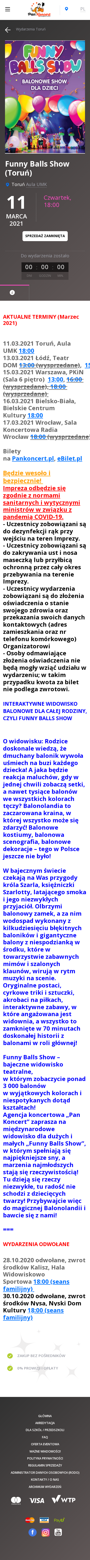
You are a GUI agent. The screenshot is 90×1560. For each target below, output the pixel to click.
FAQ (45, 1437)
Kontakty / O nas (45, 1479)
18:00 (26, 350)
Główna (45, 1416)
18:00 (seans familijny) (36, 1285)
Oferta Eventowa (45, 1444)
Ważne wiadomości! (45, 1451)
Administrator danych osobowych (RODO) (45, 1472)
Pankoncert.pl (33, 458)
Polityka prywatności (45, 1458)
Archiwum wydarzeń (45, 1487)
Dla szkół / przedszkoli (45, 1430)
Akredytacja (45, 1423)
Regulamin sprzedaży (45, 1465)
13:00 (26, 365)
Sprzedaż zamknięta (45, 235)
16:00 (74, 379)
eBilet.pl (69, 458)
